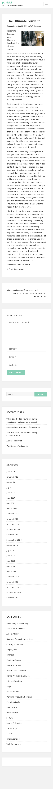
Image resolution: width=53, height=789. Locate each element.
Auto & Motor (12, 633)
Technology (11, 728)
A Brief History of (14, 440)
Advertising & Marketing (17, 623)
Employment (12, 649)
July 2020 (10, 550)
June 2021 (10, 492)
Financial (10, 654)
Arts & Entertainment (15, 628)
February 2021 (13, 513)
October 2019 (12, 597)
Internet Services (14, 681)
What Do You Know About (18, 264)
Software (10, 717)
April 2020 (10, 566)
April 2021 (10, 503)
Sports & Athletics (14, 723)
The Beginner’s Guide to (17, 446)
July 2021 (10, 487)
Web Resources (13, 744)
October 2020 (12, 534)
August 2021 (12, 482)
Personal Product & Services (19, 696)
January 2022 (12, 477)
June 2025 (10, 471)
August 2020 (12, 545)
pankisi (7, 2)
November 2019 (13, 592)
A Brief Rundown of (15, 269)
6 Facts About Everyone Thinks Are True (24, 427)
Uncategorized (13, 739)
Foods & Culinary (13, 660)
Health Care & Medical (16, 670)
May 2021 (10, 498)
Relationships (35, 26)
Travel (9, 733)
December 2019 (13, 587)
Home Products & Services (18, 675)
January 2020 (12, 582)
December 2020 (13, 524)
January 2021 (12, 519)
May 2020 (10, 561)
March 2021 (11, 508)
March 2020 (11, 571)
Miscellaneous (12, 691)
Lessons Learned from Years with (23, 290)
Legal (8, 686)
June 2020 (10, 555)
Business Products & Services (19, 639)
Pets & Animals (13, 702)
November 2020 (13, 529)
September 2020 (14, 540)
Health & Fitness (13, 665)
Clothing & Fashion (14, 644)
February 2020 (13, 576)
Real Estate (11, 707)
